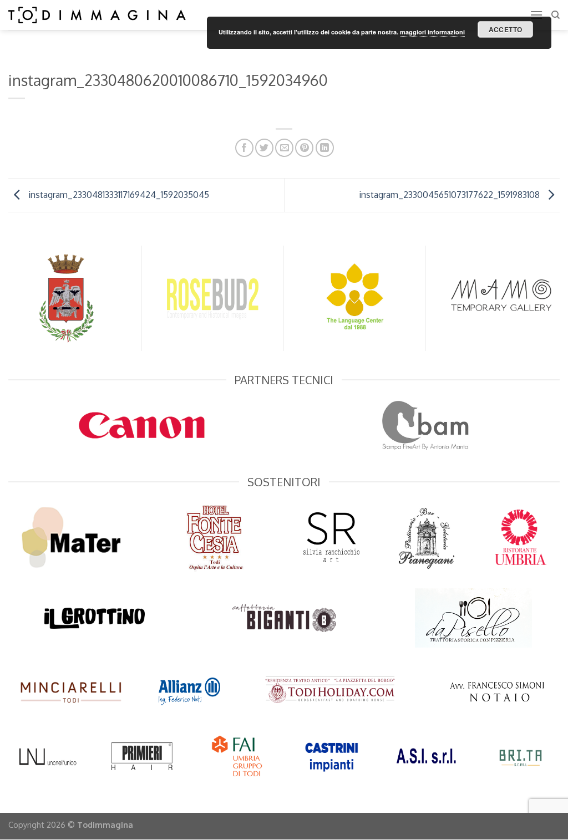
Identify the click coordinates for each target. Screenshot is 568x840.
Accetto (506, 29)
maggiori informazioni (432, 32)
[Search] (555, 15)
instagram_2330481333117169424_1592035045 (117, 194)
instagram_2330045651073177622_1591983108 (450, 194)
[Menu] (536, 14)
